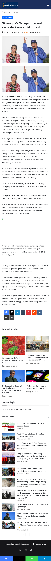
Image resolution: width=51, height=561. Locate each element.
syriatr (6, 32)
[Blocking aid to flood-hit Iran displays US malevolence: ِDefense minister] (13, 376)
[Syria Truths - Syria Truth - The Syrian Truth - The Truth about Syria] (10, 5)
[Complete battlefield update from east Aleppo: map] (13, 345)
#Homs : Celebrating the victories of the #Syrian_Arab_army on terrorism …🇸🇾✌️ (33, 524)
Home (5, 12)
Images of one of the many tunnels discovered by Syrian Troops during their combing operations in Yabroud (32, 481)
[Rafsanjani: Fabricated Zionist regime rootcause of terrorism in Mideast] (37, 344)
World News (13, 12)
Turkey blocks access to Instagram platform (36, 387)
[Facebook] (6, 312)
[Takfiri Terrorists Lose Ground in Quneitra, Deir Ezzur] (8, 436)
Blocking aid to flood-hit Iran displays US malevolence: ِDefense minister (12, 389)
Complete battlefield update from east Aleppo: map (13, 360)
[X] (11, 312)
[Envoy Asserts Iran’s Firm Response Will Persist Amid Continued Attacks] (8, 446)
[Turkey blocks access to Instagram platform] (37, 376)
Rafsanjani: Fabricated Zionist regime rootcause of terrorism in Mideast (37, 357)
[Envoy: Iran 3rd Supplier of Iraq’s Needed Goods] (8, 426)
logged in (14, 409)
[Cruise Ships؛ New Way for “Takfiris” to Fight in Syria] (8, 507)
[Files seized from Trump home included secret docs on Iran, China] (8, 472)
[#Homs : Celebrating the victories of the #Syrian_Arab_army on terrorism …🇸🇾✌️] (8, 525)
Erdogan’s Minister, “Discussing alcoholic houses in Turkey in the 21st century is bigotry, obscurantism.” (32, 456)
